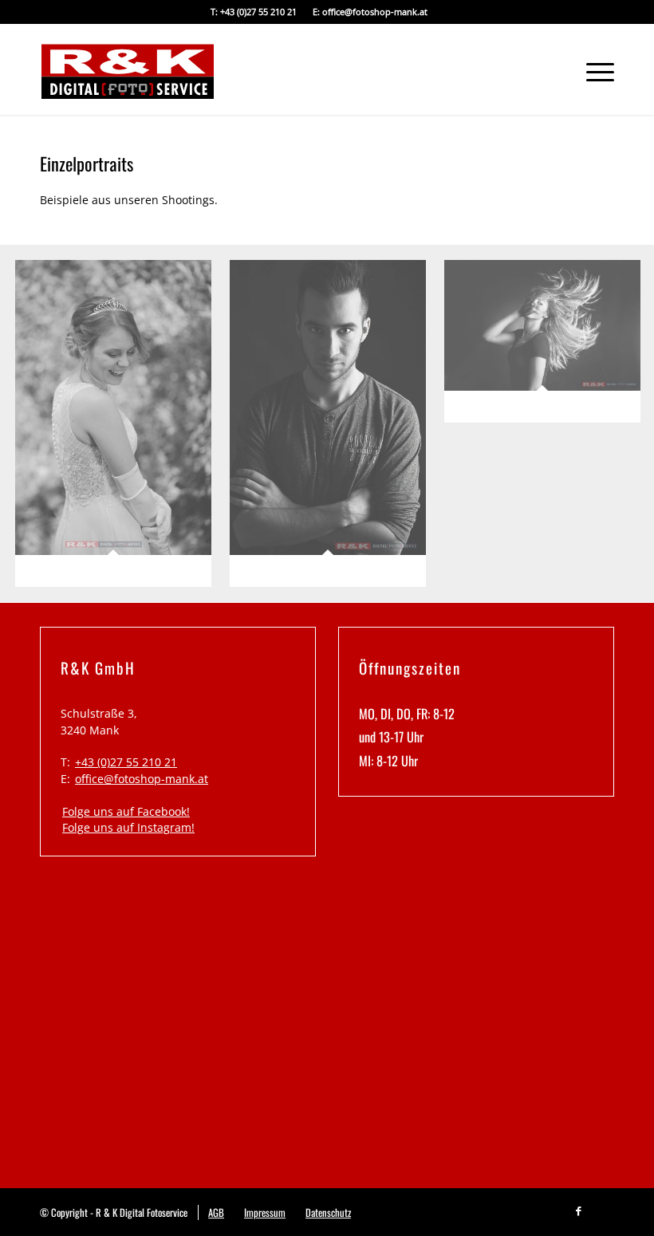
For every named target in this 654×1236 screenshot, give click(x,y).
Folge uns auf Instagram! (128, 827)
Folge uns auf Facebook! (126, 811)
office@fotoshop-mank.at (141, 778)
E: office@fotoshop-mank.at (370, 12)
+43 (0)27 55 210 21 (126, 762)
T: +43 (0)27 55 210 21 (254, 12)
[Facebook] (578, 1209)
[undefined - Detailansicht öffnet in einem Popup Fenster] (119, 429)
